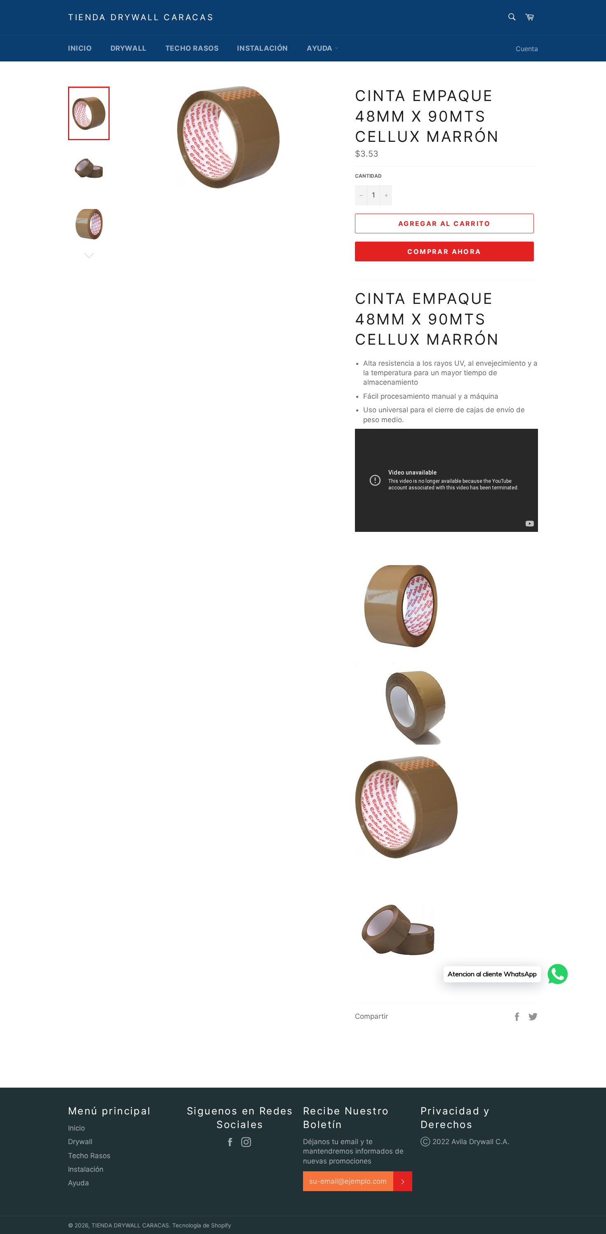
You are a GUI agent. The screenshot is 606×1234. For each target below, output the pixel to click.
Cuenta (527, 49)
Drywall (128, 48)
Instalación (262, 48)
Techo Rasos (192, 48)
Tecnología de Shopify (201, 1225)
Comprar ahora (444, 251)
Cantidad (368, 176)
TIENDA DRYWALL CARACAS (141, 17)
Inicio (80, 48)
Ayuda (321, 48)
